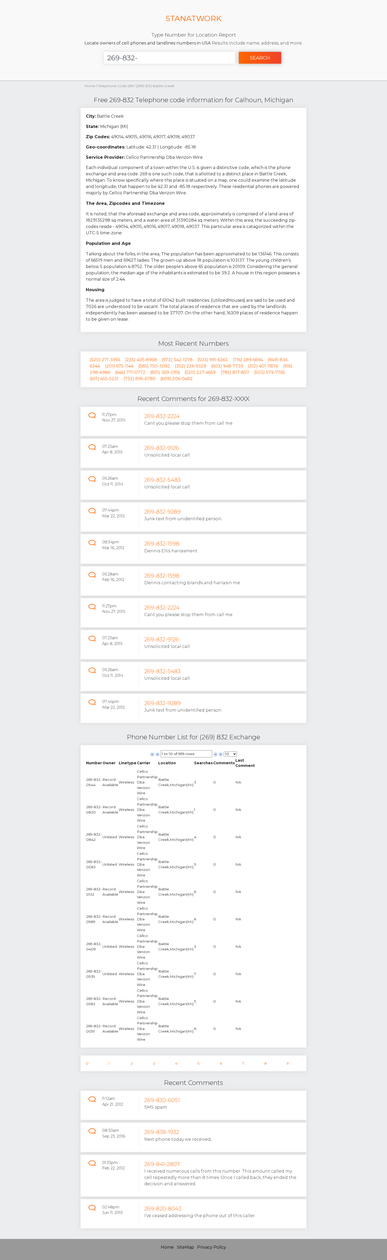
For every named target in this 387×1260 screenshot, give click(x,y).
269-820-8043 (162, 1208)
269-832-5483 (162, 480)
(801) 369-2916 (165, 372)
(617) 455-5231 (104, 378)
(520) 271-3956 (105, 359)
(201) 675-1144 (119, 366)
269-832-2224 (162, 416)
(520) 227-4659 (200, 372)
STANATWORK (193, 18)
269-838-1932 (161, 1132)
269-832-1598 (161, 543)
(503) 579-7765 (269, 372)
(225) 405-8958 (141, 359)
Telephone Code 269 (116, 86)
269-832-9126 (161, 448)
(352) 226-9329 (190, 366)
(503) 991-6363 (212, 359)
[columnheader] (94, 763)
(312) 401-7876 (263, 366)
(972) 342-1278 (177, 359)
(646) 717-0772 (130, 372)
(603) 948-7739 (227, 366)
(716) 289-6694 (248, 359)
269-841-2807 (162, 1164)
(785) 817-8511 (235, 372)
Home (90, 86)
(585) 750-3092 (154, 366)
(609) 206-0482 (176, 378)
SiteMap (185, 1247)
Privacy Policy (211, 1247)
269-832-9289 (162, 511)
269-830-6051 (162, 1100)
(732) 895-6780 (139, 378)
